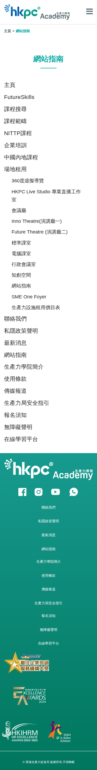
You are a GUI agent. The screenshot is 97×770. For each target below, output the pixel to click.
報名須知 (15, 415)
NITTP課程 (18, 133)
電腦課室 (21, 253)
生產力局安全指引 (26, 403)
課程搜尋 (15, 109)
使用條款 (15, 379)
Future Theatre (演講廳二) (40, 232)
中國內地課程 (21, 157)
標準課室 (21, 243)
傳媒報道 (15, 391)
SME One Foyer (29, 296)
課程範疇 (15, 121)
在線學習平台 (21, 439)
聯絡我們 (15, 319)
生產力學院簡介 (24, 367)
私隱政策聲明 (21, 331)
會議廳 (19, 210)
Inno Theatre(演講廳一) (37, 221)
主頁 (7, 31)
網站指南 (21, 285)
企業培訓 (15, 145)
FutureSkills (19, 97)
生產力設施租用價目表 (36, 307)
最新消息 (15, 343)
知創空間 (21, 275)
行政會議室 (24, 264)
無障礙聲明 (18, 427)
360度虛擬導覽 (28, 180)
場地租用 (15, 169)
